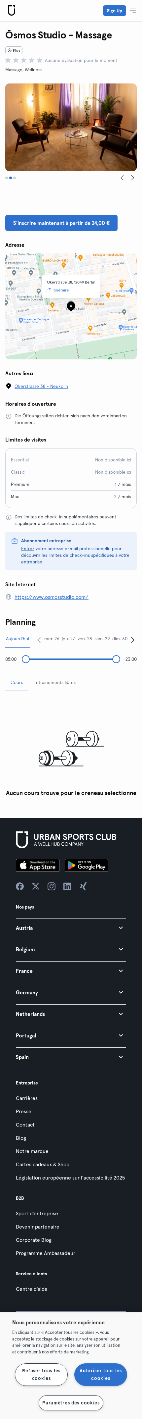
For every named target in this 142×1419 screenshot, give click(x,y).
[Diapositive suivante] (133, 178)
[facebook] (20, 886)
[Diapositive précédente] (122, 178)
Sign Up (114, 11)
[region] (71, 1365)
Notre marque (32, 1151)
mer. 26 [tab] (51, 639)
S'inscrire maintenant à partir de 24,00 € (61, 223)
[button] (71, 927)
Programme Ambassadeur (45, 1253)
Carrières (27, 1098)
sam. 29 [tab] (102, 639)
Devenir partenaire (37, 1226)
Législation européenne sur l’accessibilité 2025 (70, 1177)
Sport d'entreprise (37, 1213)
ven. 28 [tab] (85, 639)
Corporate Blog (34, 1239)
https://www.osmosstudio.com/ (52, 597)
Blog (21, 1137)
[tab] (6, 178)
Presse (23, 1111)
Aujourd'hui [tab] (17, 639)
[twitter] (36, 886)
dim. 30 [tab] (119, 639)
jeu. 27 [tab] (68, 639)
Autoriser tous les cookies (101, 1374)
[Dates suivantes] (132, 639)
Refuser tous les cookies (41, 1374)
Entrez (27, 549)
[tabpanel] (71, 748)
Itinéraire (61, 290)
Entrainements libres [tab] (54, 682)
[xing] (83, 886)
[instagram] (51, 886)
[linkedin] (67, 886)
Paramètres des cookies (71, 1403)
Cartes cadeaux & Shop (42, 1164)
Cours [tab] (17, 682)
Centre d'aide (32, 1289)
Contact (25, 1124)
